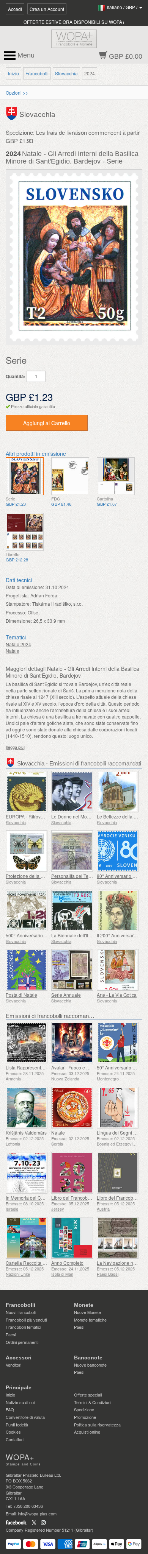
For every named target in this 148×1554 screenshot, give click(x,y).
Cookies (13, 1432)
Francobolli (37, 73)
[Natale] (72, 1107)
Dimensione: (19, 620)
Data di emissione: (25, 587)
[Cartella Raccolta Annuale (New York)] (26, 1238)
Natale (12, 650)
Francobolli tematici (23, 1327)
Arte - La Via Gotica (117, 994)
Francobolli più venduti (26, 1320)
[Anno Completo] (72, 1238)
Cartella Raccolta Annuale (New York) (45, 1262)
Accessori (18, 1357)
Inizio (13, 73)
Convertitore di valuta (25, 1417)
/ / (123, 7)
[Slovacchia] (12, 112)
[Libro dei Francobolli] (72, 1173)
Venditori (13, 1365)
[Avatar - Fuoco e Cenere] (72, 1042)
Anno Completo (67, 1262)
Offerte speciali (88, 1395)
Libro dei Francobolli (72, 1197)
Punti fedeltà (17, 1425)
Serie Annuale (66, 994)
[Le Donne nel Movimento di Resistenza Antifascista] (72, 791)
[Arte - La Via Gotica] (118, 970)
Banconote (88, 1357)
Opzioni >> (17, 92)
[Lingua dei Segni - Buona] (118, 1107)
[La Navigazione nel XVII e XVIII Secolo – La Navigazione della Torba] (118, 1238)
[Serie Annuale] (72, 970)
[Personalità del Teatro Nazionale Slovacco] (72, 851)
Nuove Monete (87, 1312)
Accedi (15, 9)
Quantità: (15, 376)
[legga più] (15, 747)
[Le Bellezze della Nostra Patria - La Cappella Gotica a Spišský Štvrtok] (118, 791)
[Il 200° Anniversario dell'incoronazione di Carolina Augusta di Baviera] (118, 910)
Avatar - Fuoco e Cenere (76, 1067)
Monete (83, 1305)
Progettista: (17, 595)
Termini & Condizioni (92, 1402)
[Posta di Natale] (26, 970)
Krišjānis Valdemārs (26, 1132)
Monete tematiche (90, 1320)
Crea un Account (47, 9)
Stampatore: (18, 603)
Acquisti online (87, 1432)
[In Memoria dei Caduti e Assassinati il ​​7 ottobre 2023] (26, 1173)
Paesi (11, 1334)
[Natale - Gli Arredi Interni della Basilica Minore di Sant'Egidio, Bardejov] (25, 476)
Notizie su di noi (20, 1402)
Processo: (16, 612)
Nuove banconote (90, 1365)
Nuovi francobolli (21, 1312)
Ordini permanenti (22, 1342)
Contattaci (15, 1439)
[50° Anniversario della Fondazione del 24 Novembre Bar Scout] (118, 1042)
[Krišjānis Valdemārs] (26, 1107)
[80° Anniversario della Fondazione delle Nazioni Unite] (118, 851)
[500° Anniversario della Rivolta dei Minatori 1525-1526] (26, 910)
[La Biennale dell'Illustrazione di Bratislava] (72, 910)
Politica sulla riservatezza (97, 1425)
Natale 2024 (18, 644)
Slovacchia (66, 73)
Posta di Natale (21, 994)
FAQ (10, 1409)
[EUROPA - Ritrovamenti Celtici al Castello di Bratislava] (26, 791)
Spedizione (84, 1409)
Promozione (85, 1417)
